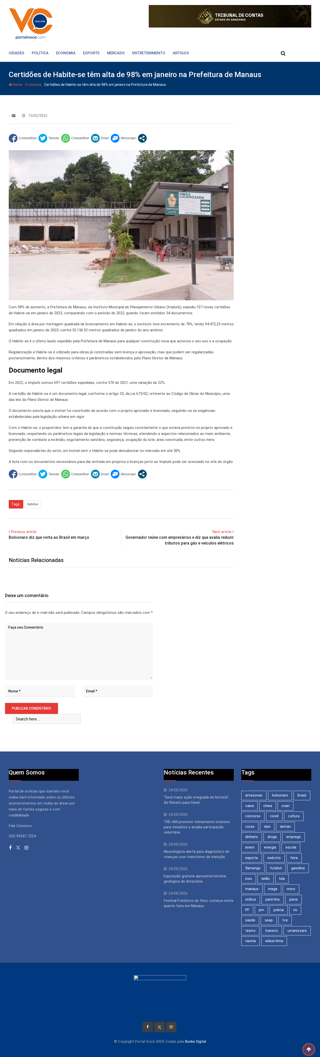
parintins (273, 899)
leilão (266, 879)
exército (274, 858)
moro (291, 889)
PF (247, 910)
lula (282, 879)
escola (291, 847)
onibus (250, 899)
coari (286, 806)
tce (285, 920)
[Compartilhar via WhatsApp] (75, 138)
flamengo (252, 868)
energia (270, 847)
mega (272, 889)
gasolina (298, 868)
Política (40, 53)
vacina (250, 941)
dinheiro (251, 837)
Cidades (16, 53)
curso (249, 827)
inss (248, 879)
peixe (293, 899)
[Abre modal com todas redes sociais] (142, 138)
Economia (66, 53)
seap (269, 920)
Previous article (23, 532)
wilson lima (274, 941)
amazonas (253, 795)
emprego (293, 837)
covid (274, 816)
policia (279, 910)
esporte (251, 858)
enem (249, 847)
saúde (250, 920)
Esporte (91, 53)
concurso (252, 816)
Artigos (181, 53)
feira (294, 858)
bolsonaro (280, 795)
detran (285, 827)
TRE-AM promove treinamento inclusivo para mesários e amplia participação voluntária (197, 827)
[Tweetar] (48, 138)
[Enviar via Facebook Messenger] (123, 138)
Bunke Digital (195, 1041)
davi (267, 827)
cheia (267, 806)
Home (17, 85)
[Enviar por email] (100, 138)
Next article (222, 532)
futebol (276, 868)
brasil (302, 795)
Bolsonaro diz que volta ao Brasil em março (49, 537)
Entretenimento (148, 53)
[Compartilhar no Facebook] (22, 138)
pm (261, 910)
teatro (250, 931)
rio (295, 910)
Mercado (116, 53)
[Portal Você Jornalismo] (13, 115)
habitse (32, 504)
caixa (249, 806)
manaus (251, 889)
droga (272, 837)
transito (271, 931)
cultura (294, 816)
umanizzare (297, 931)
